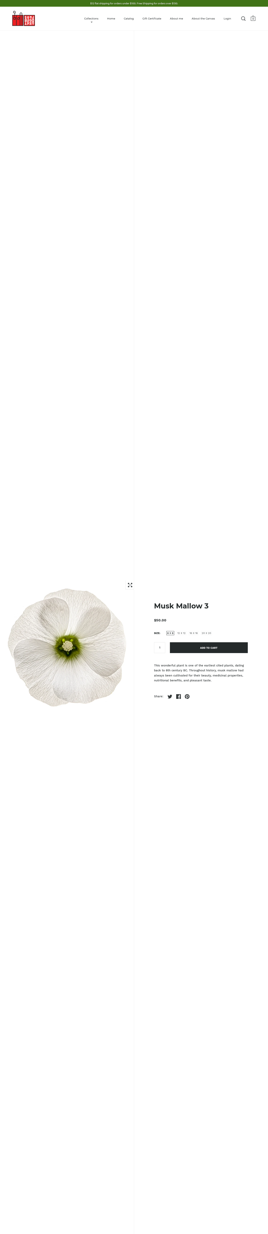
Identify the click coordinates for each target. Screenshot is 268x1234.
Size (157, 633)
